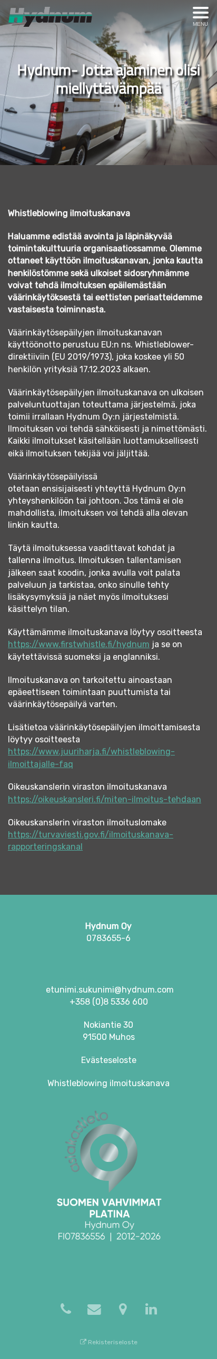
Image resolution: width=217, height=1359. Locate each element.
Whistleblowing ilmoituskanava (108, 1083)
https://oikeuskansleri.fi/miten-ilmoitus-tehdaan (104, 799)
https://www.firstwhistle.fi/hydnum (79, 644)
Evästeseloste (108, 1060)
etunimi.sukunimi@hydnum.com (110, 990)
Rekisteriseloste (111, 1342)
